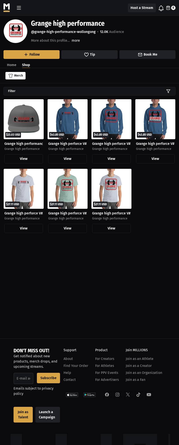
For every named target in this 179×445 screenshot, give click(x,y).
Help (67, 373)
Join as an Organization (144, 373)
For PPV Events (106, 373)
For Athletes (104, 366)
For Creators (104, 359)
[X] (127, 394)
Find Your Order (76, 366)
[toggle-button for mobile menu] (19, 8)
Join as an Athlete (139, 359)
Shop (26, 65)
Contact (70, 380)
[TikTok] (138, 394)
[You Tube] (148, 394)
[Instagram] (117, 394)
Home (11, 65)
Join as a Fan (135, 380)
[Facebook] (106, 394)
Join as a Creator (139, 366)
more (76, 40)
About (68, 359)
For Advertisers (107, 380)
